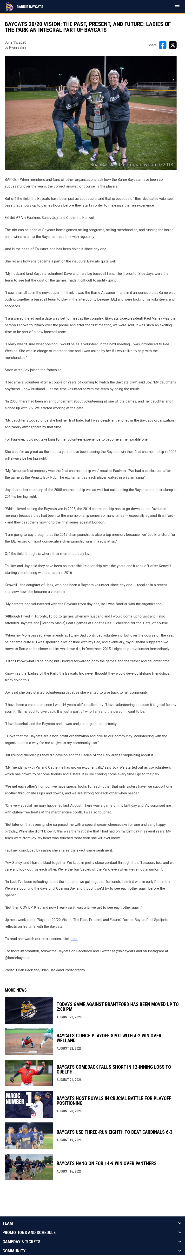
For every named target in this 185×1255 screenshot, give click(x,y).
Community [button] (14, 1251)
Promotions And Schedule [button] (29, 1232)
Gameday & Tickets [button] (21, 1242)
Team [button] (7, 1223)
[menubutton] (177, 7)
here (74, 939)
